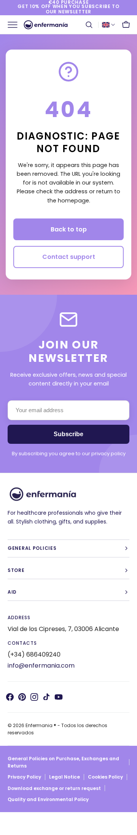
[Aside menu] (15, 24)
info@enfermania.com (41, 665)
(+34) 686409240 (34, 654)
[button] (89, 24)
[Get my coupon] (68, 7)
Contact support (68, 256)
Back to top (69, 229)
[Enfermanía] (45, 24)
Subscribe (68, 434)
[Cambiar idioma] (108, 25)
